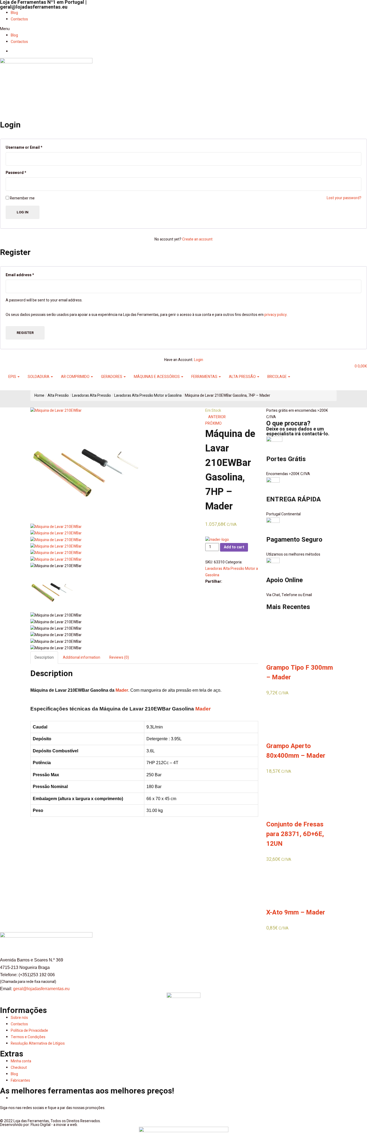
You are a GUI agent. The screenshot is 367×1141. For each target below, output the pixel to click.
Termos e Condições (28, 1037)
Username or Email (24, 147)
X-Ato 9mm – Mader (295, 912)
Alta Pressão (58, 395)
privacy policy (275, 315)
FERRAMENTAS (204, 377)
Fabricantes (20, 1080)
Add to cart (234, 547)
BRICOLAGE (277, 377)
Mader (122, 690)
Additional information (81, 657)
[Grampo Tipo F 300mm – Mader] (286, 638)
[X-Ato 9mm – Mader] (286, 883)
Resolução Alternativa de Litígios (38, 1043)
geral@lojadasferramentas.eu (33, 7)
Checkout (19, 1067)
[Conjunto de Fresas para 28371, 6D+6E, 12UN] (286, 795)
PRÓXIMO (213, 423)
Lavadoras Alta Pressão (91, 395)
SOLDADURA (39, 377)
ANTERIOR (217, 417)
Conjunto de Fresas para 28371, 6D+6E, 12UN (295, 834)
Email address (20, 275)
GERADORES (112, 377)
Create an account (197, 239)
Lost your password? (344, 198)
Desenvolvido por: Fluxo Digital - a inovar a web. (39, 1125)
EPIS (12, 377)
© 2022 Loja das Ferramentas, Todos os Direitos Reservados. (50, 1121)
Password (16, 173)
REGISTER (25, 332)
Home (39, 395)
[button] (183, 29)
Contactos (19, 19)
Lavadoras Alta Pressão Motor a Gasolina (148, 395)
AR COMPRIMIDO (75, 377)
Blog (14, 13)
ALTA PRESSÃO (243, 377)
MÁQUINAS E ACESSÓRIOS (157, 377)
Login (198, 360)
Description (44, 657)
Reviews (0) (119, 657)
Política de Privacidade (29, 1030)
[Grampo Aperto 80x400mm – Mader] (286, 717)
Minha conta (21, 1061)
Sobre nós (19, 1017)
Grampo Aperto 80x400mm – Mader (295, 750)
